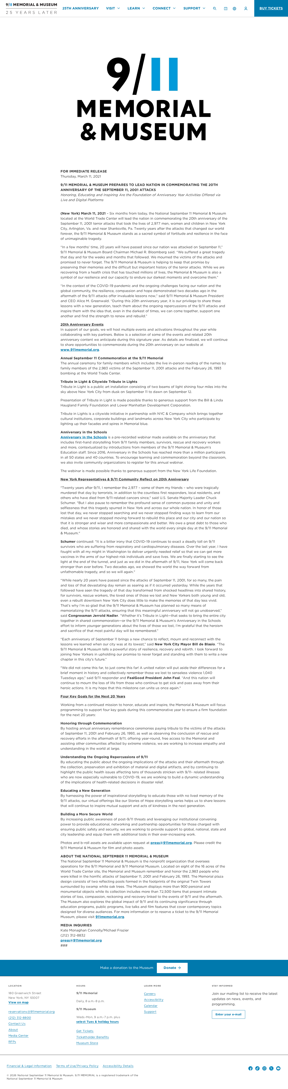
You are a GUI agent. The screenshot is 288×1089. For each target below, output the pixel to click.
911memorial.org (110, 917)
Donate (170, 968)
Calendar (227, 10)
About (13, 1029)
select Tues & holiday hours (97, 1021)
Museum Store (87, 1043)
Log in (246, 8)
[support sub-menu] (204, 8)
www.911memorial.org (80, 350)
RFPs (12, 1041)
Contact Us (17, 1023)
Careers (150, 993)
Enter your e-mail (228, 1014)
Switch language (234, 8)
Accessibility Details (118, 1066)
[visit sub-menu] (118, 8)
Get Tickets (85, 1031)
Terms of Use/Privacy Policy (77, 1066)
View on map (18, 1002)
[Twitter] (271, 1068)
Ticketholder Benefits (92, 1037)
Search (216, 10)
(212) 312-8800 (19, 1017)
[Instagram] (264, 1068)
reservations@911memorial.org (31, 1011)
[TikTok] (257, 1068)
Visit (110, 8)
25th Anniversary (80, 8)
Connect (162, 8)
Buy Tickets (271, 8)
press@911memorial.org (171, 843)
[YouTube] (278, 1068)
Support (191, 8)
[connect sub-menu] (174, 8)
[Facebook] (250, 1068)
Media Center (18, 1035)
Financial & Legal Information (29, 1066)
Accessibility (153, 999)
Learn (134, 8)
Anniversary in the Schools (84, 437)
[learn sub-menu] (143, 8)
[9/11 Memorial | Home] (28, 8)
